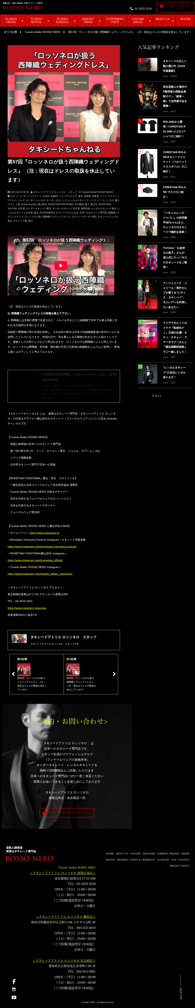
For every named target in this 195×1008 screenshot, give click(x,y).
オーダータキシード (56, 200)
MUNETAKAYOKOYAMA (60, 204)
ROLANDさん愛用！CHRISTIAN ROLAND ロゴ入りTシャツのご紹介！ (174, 129)
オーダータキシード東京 (38, 208)
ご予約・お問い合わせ (179, 7)
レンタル (40, 200)
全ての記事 (10, 31)
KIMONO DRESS (88, 20)
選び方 (93, 204)
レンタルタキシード (78, 200)
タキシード (16, 196)
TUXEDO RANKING (62, 20)
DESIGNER (149, 853)
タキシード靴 (20, 221)
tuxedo (46, 196)
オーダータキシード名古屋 (66, 208)
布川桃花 (79, 204)
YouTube (12, 208)
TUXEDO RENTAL (36, 20)
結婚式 (54, 196)
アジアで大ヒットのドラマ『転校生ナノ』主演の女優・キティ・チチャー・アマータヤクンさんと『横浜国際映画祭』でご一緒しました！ (175, 337)
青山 (30, 221)
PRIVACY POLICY (179, 866)
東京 (80, 196)
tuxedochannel (29, 204)
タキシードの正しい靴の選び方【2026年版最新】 (175, 66)
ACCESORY (163, 859)
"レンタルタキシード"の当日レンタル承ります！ (174, 372)
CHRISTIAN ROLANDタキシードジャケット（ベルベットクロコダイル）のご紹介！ (175, 162)
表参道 (95, 196)
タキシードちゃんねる (67, 212)
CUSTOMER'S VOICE (115, 20)
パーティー (95, 200)
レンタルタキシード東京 (103, 208)
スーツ (103, 196)
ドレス (21, 200)
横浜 (36, 212)
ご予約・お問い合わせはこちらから (70, 812)
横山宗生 (42, 204)
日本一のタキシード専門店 (93, 212)
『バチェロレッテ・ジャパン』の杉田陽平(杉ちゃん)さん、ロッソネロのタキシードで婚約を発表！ (175, 222)
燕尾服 (87, 196)
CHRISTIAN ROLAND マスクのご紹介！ (174, 192)
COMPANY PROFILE (168, 853)
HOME (110, 853)
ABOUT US (162, 19)
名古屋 (21, 208)
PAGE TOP (181, 993)
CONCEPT (135, 853)
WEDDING (123, 859)
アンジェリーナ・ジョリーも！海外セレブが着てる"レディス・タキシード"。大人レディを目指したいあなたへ (175, 295)
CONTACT (183, 859)
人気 (18, 204)
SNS (174, 859)
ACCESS (185, 19)
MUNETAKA (104, 204)
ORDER (185, 853)
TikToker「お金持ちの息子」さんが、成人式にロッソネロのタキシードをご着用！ (175, 257)
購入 (87, 204)
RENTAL (110, 859)
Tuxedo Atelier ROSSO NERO (43, 31)
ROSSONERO (47, 212)
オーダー (30, 200)
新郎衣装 (85, 208)
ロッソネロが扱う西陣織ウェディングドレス (47, 216)
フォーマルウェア (68, 196)
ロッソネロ (108, 200)
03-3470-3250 (143, 8)
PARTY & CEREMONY (142, 859)
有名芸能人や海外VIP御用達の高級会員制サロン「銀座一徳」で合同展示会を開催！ (175, 96)
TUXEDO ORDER (11, 20)
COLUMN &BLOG (138, 20)
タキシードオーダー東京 (84, 216)
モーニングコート (32, 196)
